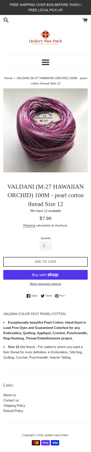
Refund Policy (13, 411)
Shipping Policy (14, 405)
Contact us (11, 400)
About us (9, 395)
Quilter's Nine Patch (56, 435)
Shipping (29, 225)
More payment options (45, 284)
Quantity (46, 238)
